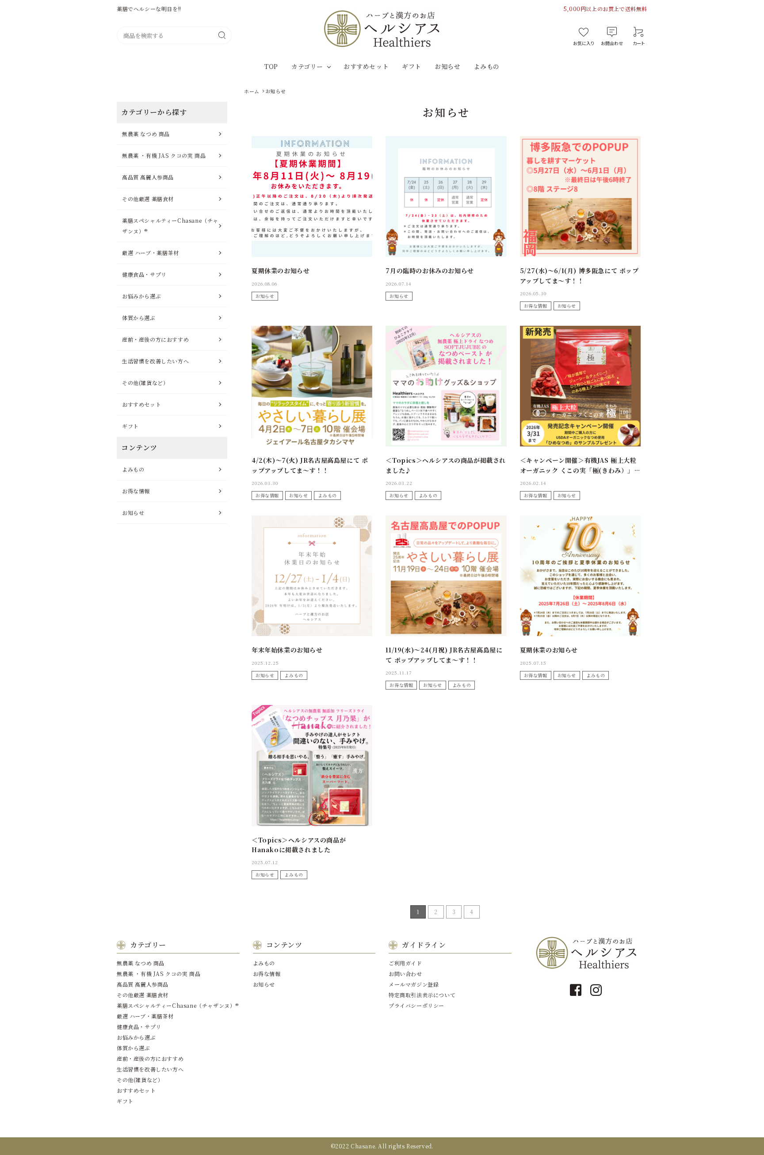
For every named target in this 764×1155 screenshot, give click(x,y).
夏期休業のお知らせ (280, 270)
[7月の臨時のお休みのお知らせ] (446, 196)
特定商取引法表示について (422, 995)
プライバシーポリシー (416, 1005)
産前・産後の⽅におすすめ (155, 339)
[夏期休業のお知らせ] (312, 196)
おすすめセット (366, 66)
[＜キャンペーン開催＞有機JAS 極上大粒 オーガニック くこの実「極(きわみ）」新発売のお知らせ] (580, 386)
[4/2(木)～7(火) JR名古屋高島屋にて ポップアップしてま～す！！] (312, 386)
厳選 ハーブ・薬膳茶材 (150, 252)
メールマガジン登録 (414, 984)
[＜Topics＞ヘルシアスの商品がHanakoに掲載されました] (312, 765)
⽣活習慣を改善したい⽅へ (155, 361)
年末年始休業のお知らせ (287, 649)
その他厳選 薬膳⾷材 (148, 198)
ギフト (411, 66)
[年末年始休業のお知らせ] (312, 575)
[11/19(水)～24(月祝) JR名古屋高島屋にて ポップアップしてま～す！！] (446, 575)
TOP (271, 66)
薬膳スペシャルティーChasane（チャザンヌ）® (170, 226)
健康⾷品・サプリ (144, 274)
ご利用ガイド (405, 963)
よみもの (486, 66)
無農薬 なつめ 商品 (146, 133)
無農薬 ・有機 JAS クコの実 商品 (164, 155)
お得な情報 (535, 305)
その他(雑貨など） (145, 382)
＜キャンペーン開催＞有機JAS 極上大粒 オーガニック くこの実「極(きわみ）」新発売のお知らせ (580, 470)
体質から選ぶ (139, 317)
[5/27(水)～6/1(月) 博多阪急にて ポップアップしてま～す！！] (580, 196)
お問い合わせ (405, 973)
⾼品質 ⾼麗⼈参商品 (148, 177)
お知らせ (447, 66)
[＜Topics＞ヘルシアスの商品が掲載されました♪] (446, 386)
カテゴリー (307, 66)
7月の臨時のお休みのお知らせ (430, 270)
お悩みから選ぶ (141, 296)
